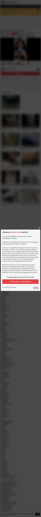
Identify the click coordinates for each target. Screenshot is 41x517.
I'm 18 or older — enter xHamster (20, 281)
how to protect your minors (9, 287)
